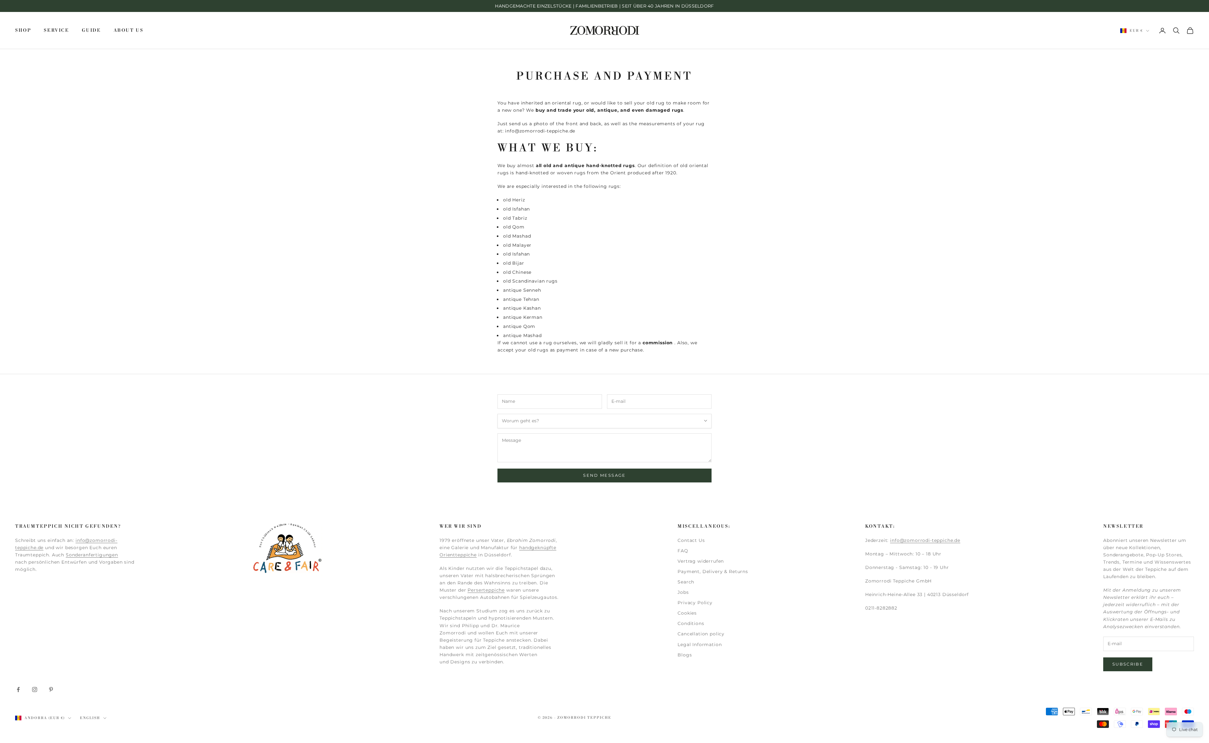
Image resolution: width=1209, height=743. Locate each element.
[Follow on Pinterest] (51, 689)
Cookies (687, 613)
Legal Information (700, 644)
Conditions (691, 623)
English (90, 718)
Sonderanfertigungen (92, 555)
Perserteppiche (486, 590)
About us (129, 30)
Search (686, 582)
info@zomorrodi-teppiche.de (925, 540)
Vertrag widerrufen (701, 561)
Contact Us (691, 540)
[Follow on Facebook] (18, 689)
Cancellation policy (701, 634)
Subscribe (1127, 664)
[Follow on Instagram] (34, 689)
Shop (23, 30)
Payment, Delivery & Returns (713, 571)
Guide (91, 30)
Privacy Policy (695, 602)
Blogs (685, 655)
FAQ (683, 551)
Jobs (683, 592)
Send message (604, 475)
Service (56, 30)
